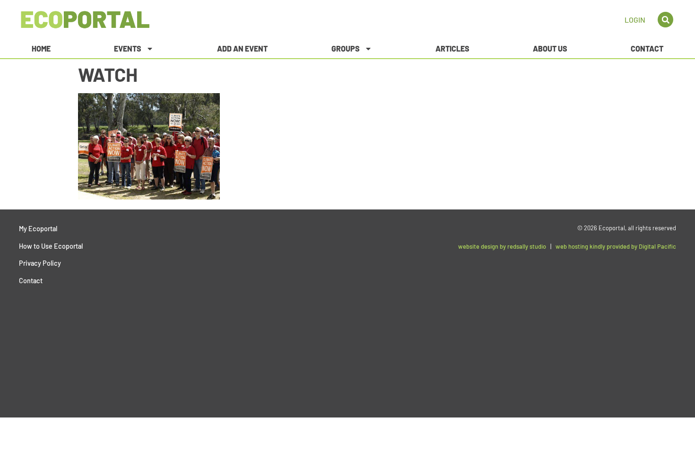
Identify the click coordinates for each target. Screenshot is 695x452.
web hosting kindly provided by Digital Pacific (616, 246)
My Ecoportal (38, 229)
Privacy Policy (40, 263)
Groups (345, 48)
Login (635, 19)
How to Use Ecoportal (51, 246)
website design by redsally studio (502, 246)
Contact (647, 48)
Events (127, 48)
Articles (452, 48)
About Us (550, 48)
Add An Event (242, 48)
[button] (665, 19)
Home (41, 48)
